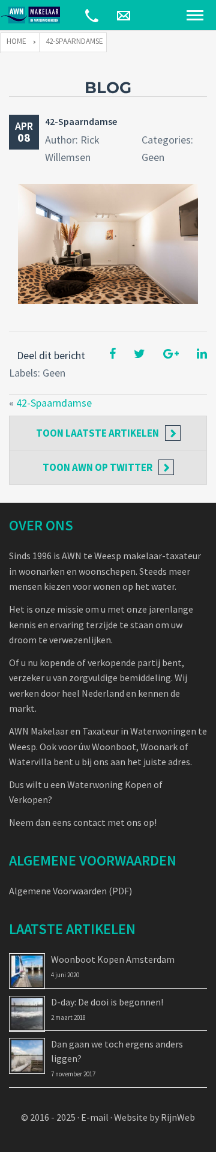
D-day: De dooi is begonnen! (107, 1002)
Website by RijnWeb (154, 1117)
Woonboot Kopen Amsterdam (113, 959)
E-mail (95, 1117)
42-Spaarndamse (81, 121)
